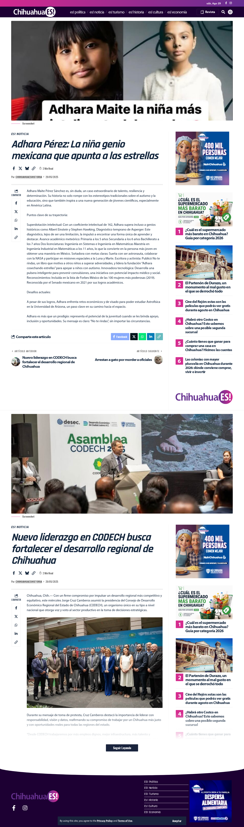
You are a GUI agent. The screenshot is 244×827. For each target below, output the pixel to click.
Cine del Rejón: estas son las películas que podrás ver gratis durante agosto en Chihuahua (207, 305)
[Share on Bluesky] (26, 168)
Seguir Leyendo (122, 748)
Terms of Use (125, 820)
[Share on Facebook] (13, 168)
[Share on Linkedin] (16, 229)
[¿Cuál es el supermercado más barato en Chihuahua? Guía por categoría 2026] (204, 209)
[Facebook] (226, 3)
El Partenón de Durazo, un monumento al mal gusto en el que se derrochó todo (207, 287)
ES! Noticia (20, 134)
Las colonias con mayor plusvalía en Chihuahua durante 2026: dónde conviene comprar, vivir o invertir (209, 365)
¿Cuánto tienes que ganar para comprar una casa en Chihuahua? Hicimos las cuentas (208, 345)
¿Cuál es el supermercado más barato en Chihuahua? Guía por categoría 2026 (206, 233)
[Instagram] (231, 3)
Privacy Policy (105, 820)
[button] (177, 821)
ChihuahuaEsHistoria (29, 177)
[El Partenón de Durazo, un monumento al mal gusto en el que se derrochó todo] (204, 262)
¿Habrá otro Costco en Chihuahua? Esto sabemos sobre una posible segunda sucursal (205, 325)
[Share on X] (20, 168)
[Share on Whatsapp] (16, 220)
